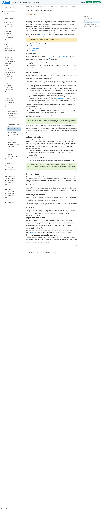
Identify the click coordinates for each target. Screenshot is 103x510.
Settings (9, 106)
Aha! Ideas (6, 44)
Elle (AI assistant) (9, 18)
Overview (7, 16)
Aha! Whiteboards (8, 55)
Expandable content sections (13, 153)
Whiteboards (10, 163)
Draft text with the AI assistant (13, 129)
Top (76, 69)
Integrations (8, 31)
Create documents (54, 6)
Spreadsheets (11, 148)
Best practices (33, 50)
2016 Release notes (10, 197)
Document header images (14, 124)
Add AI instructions (34, 48)
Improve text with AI (12, 132)
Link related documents (13, 144)
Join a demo (97, 2)
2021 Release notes (9, 187)
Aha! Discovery (7, 33)
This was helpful (34, 252)
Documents (46, 6)
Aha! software (7, 13)
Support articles (38, 6)
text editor (42, 34)
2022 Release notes (10, 184)
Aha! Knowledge (30, 6)
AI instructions (60, 98)
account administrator (64, 56)
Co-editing (10, 126)
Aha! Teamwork (7, 85)
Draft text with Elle (34, 47)
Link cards (10, 151)
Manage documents (12, 156)
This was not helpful (49, 252)
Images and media (12, 122)
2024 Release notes (10, 180)
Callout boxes (11, 146)
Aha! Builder (6, 65)
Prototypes (9, 165)
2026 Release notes (10, 176)
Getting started (9, 24)
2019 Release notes (10, 191)
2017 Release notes (10, 195)
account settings (45, 58)
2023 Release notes (10, 182)
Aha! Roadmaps (7, 22)
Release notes (15, 2)
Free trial (89, 2)
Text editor (10, 115)
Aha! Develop (7, 74)
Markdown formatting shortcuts (13, 135)
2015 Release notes (10, 200)
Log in (82, 2)
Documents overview (13, 113)
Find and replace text (13, 117)
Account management (10, 29)
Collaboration (10, 158)
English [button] (4, 508)
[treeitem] (14, 129)
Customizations (10, 167)
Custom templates (12, 142)
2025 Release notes (10, 178)
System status (23, 2)
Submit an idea (36, 2)
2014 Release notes (10, 202)
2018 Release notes (10, 193)
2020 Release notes (10, 189)
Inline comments (11, 119)
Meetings (10, 140)
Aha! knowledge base (9, 11)
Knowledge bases (11, 161)
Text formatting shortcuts (14, 138)
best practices (54, 139)
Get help (30, 2)
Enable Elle (32, 45)
